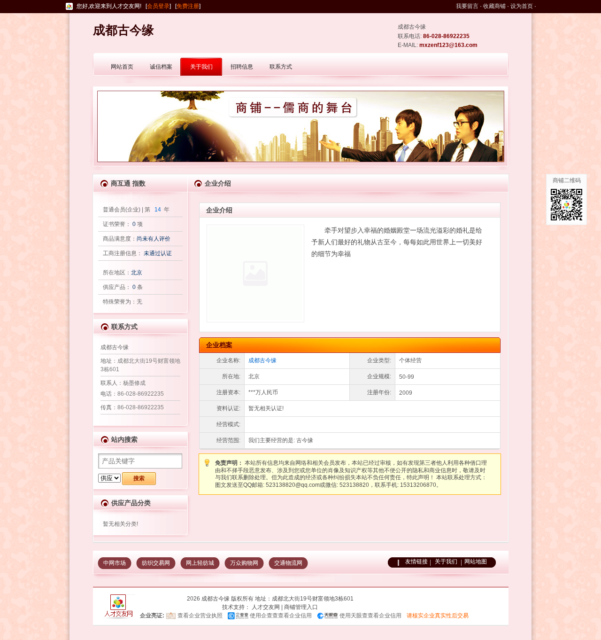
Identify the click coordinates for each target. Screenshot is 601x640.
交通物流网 (288, 563)
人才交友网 (266, 607)
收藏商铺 (494, 6)
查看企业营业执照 (200, 615)
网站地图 (475, 561)
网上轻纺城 (200, 563)
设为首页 (521, 6)
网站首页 (122, 66)
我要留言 (467, 6)
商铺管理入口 (301, 607)
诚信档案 (161, 66)
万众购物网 (244, 563)
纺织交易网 (156, 563)
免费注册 (188, 6)
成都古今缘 (262, 360)
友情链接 (416, 561)
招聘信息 (242, 66)
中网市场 (114, 563)
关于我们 (201, 66)
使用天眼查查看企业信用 (370, 615)
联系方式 (281, 66)
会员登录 (158, 6)
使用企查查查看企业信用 (281, 615)
